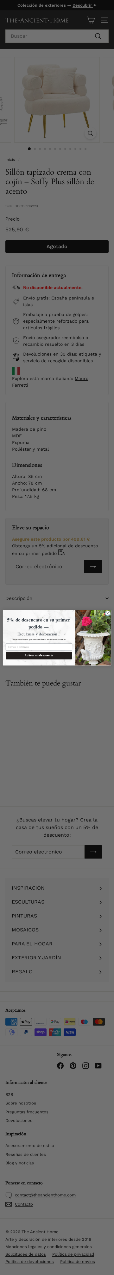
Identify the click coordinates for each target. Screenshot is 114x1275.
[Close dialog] (107, 613)
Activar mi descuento (39, 655)
